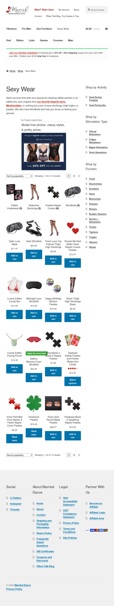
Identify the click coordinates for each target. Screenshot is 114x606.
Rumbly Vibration (98, 213)
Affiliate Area (97, 518)
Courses (58, 40)
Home (12, 70)
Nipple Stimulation (98, 147)
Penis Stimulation (98, 152)
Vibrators (11, 28)
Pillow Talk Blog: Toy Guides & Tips (62, 16)
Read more (14, 438)
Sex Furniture (44, 28)
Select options (73, 381)
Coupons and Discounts (44, 558)
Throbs (92, 226)
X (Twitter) (15, 498)
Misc (70, 40)
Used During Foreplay (95, 99)
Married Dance (23, 585)
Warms (92, 247)
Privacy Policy (71, 523)
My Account (63, 9)
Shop (20, 70)
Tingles (93, 237)
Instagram (15, 503)
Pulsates (93, 203)
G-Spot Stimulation (95, 141)
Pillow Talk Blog (45, 566)
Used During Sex (97, 105)
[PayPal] (97, 530)
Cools (92, 178)
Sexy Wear (63, 28)
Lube (32, 40)
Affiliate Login (97, 512)
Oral (8, 40)
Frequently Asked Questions (43, 542)
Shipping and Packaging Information (44, 524)
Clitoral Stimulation (95, 133)
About (76, 9)
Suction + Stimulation (95, 220)
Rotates (93, 208)
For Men (26, 28)
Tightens (93, 231)
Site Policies (70, 537)
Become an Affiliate (96, 505)
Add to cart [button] (14, 257)
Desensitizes (95, 183)
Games (44, 40)
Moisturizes (95, 198)
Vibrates (93, 242)
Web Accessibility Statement (70, 501)
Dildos (19, 40)
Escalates (94, 188)
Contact (38, 16)
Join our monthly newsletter (23, 52)
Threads (14, 509)
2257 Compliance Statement (70, 514)
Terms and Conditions (69, 530)
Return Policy (44, 533)
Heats (92, 193)
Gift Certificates (45, 551)
